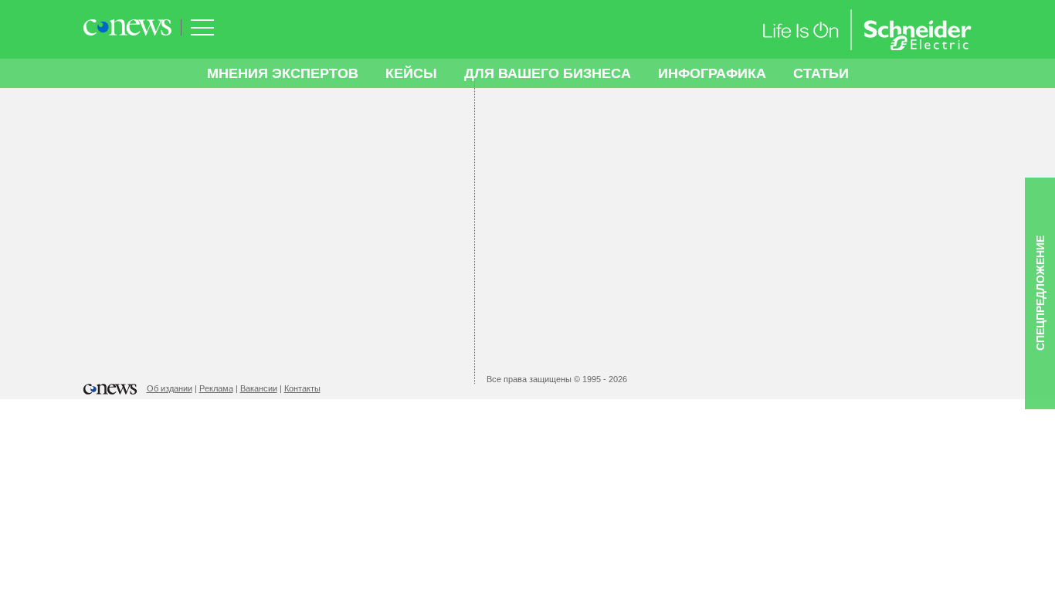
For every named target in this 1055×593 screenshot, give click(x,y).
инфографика (712, 73)
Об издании (169, 388)
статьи (821, 73)
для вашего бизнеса (547, 73)
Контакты (302, 388)
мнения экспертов (282, 73)
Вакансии (258, 388)
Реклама (216, 388)
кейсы (411, 73)
